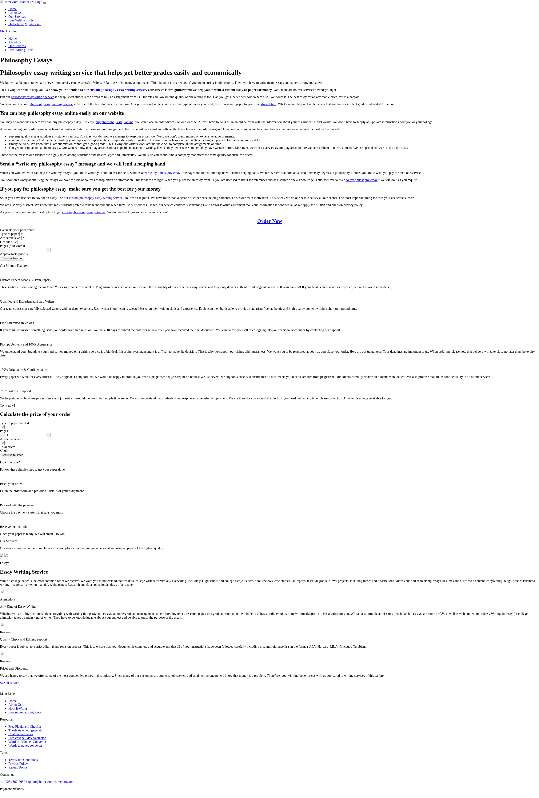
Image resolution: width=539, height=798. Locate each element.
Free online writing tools (24, 712)
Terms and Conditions (23, 760)
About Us (14, 13)
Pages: (4, 431)
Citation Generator (20, 734)
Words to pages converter (25, 745)
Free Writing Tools (20, 20)
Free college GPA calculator (27, 738)
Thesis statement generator (26, 730)
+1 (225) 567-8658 (12, 781)
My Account (33, 24)
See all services (10, 683)
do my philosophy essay (362, 180)
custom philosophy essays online (83, 212)
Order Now (16, 24)
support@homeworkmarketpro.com (49, 781)
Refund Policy (18, 767)
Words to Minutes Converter (27, 741)
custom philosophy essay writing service (118, 90)
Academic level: (10, 439)
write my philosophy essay (162, 173)
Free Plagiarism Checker (24, 726)
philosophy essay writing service (32, 97)
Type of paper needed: (15, 423)
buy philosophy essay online (114, 122)
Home (12, 9)
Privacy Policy (18, 763)
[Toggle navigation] (45, 3)
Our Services (17, 16)
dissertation (268, 104)
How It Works (17, 708)
